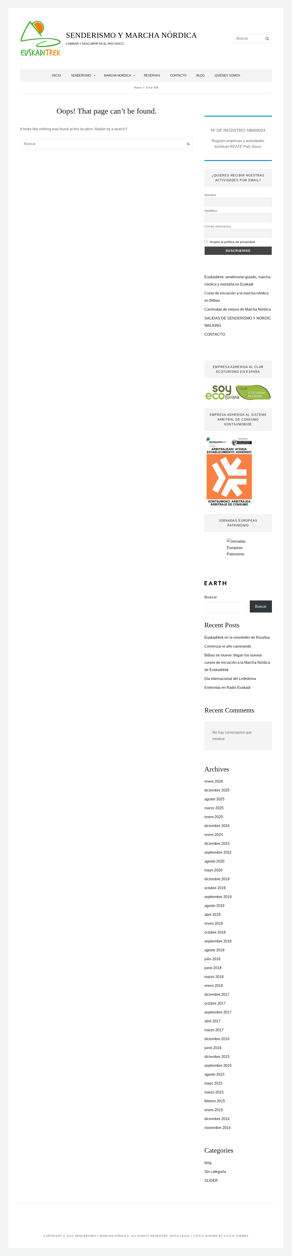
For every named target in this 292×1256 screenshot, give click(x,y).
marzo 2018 (214, 977)
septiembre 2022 (218, 852)
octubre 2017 (215, 1003)
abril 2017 (212, 1021)
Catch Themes (236, 1236)
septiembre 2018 (218, 941)
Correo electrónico (217, 226)
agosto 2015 (214, 1074)
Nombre (210, 195)
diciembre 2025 (216, 790)
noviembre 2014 (217, 1128)
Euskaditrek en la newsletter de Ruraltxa (237, 637)
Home (138, 87)
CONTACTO (178, 75)
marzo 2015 (214, 1092)
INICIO (56, 75)
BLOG (200, 75)
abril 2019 (212, 914)
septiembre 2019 (218, 897)
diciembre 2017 (216, 994)
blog (207, 1163)
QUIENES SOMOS (227, 75)
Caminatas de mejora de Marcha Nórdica (237, 309)
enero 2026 (213, 781)
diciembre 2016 (216, 1039)
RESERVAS (152, 75)
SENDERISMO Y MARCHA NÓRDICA (131, 35)
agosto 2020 (214, 861)
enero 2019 (213, 923)
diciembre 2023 (216, 843)
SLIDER (211, 1180)
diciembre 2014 (216, 1119)
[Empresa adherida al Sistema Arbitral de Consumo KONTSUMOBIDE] (229, 471)
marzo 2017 (214, 1030)
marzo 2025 (214, 808)
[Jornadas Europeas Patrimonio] (238, 551)
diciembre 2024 (216, 826)
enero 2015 (213, 1110)
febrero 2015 (214, 1101)
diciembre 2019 (216, 879)
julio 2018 (212, 959)
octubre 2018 (215, 932)
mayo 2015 (213, 1083)
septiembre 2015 (218, 1065)
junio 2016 (213, 1048)
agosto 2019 (214, 906)
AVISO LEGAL (180, 1236)
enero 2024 (213, 835)
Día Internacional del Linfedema (230, 679)
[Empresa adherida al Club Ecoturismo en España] (238, 392)
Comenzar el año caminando (227, 646)
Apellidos (210, 210)
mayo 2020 (213, 870)
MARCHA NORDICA (117, 75)
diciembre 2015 (216, 1057)
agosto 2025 (214, 799)
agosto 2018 (214, 950)
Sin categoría (215, 1172)
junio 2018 (213, 968)
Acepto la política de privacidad (232, 242)
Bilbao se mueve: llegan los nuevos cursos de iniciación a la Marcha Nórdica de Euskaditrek (237, 662)
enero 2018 (213, 986)
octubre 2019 (215, 888)
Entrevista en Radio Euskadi (227, 687)
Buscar (210, 597)
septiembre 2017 (218, 1012)
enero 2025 (213, 817)
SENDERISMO (81, 75)
